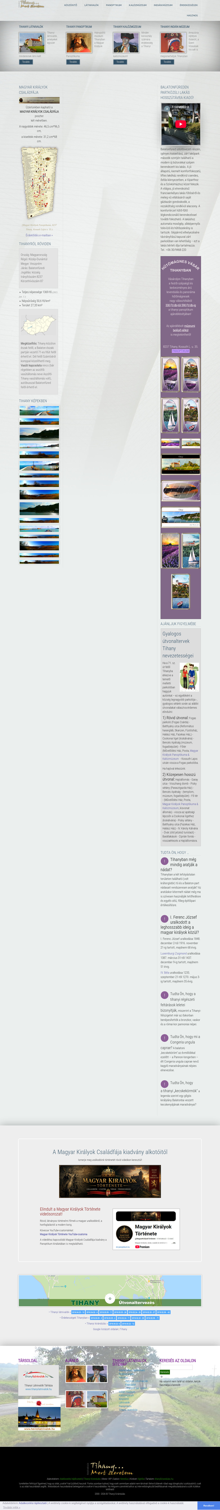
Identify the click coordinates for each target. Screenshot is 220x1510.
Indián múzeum (127, 1391)
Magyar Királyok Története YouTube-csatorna (63, 1234)
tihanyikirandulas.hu (164, 1478)
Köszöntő (124, 1399)
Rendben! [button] (208, 1505)
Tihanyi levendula (128, 1409)
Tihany (123, 1329)
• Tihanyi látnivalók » (60, 1312)
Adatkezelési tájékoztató (33, 1503)
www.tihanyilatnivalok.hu (38, 1389)
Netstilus (124, 1478)
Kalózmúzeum (126, 1395)
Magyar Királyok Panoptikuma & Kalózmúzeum (180, 754)
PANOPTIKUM (181, 351)
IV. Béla (165, 972)
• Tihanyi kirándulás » (96, 1323)
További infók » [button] (11, 1507)
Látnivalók (124, 1402)
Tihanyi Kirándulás (92, 1478)
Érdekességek (126, 1374)
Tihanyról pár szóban (136, 1388)
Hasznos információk (136, 1381)
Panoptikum (125, 1406)
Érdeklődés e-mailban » (39, 235)
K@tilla (141, 1478)
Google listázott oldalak (105, 1329)
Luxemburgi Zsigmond (174, 953)
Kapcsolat (130, 1384)
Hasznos (123, 1377)
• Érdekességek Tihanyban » (74, 1317)
